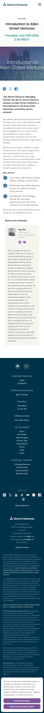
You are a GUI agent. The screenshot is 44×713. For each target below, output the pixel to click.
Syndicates (22, 383)
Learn (22, 453)
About (21, 431)
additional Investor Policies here (21, 607)
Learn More (22, 406)
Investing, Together (22, 460)
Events (22, 447)
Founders (22, 401)
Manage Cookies (22, 547)
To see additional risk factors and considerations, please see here (21, 572)
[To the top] (26, 366)
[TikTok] (22, 495)
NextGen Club (22, 473)
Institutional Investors (22, 390)
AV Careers (22, 434)
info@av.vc (29, 536)
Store (22, 450)
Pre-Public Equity (22, 420)
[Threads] (23, 499)
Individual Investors (22, 376)
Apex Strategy (22, 395)
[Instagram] (33, 495)
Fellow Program (22, 438)
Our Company (22, 427)
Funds (22, 380)
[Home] (17, 366)
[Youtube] (16, 495)
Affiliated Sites (22, 416)
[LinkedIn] (4, 495)
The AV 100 (22, 409)
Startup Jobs (22, 441)
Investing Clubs (22, 470)
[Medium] (27, 495)
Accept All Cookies (22, 701)
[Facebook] (39, 495)
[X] (10, 495)
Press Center (22, 444)
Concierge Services (22, 464)
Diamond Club (22, 467)
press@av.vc (28, 539)
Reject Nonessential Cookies (22, 707)
